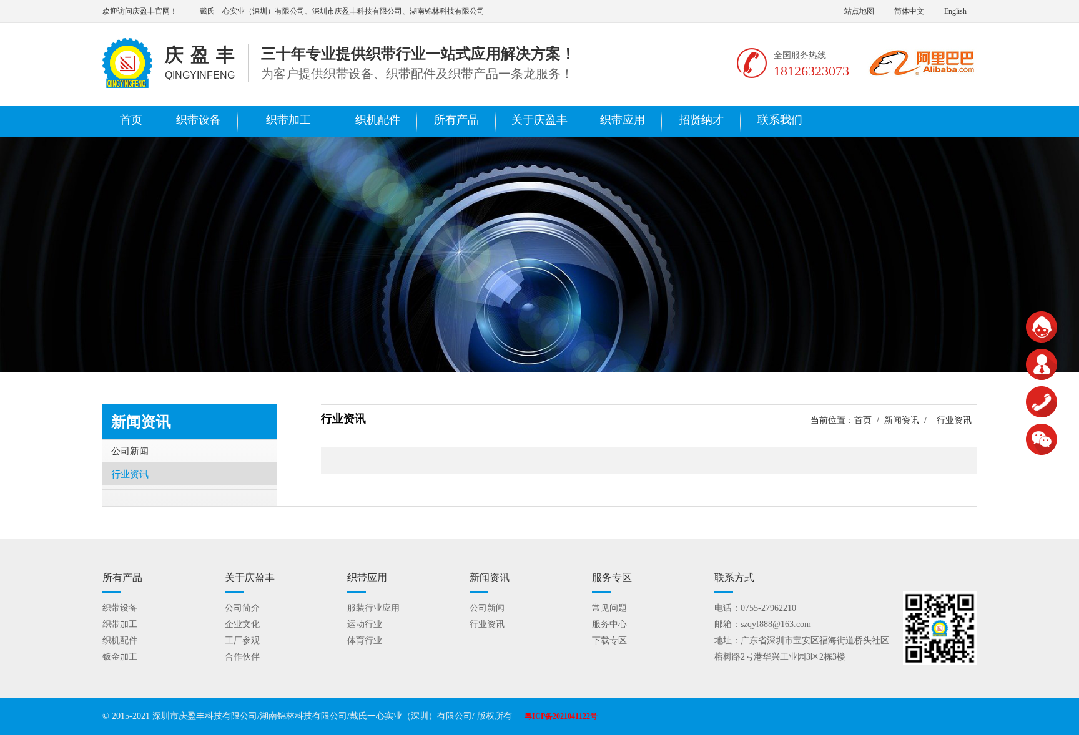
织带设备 (198, 120)
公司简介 (242, 608)
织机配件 (377, 120)
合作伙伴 (242, 656)
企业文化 (242, 624)
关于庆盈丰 (539, 120)
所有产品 (456, 120)
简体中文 (909, 11)
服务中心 (609, 624)
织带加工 (288, 120)
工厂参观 (242, 640)
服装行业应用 (373, 608)
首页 (131, 120)
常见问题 (609, 608)
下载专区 (609, 640)
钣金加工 (119, 656)
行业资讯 (130, 474)
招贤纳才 (701, 120)
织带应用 (622, 120)
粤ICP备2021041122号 (561, 716)
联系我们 (779, 120)
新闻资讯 (901, 420)
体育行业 (364, 640)
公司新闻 (130, 451)
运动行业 (364, 624)
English (955, 11)
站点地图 (859, 11)
